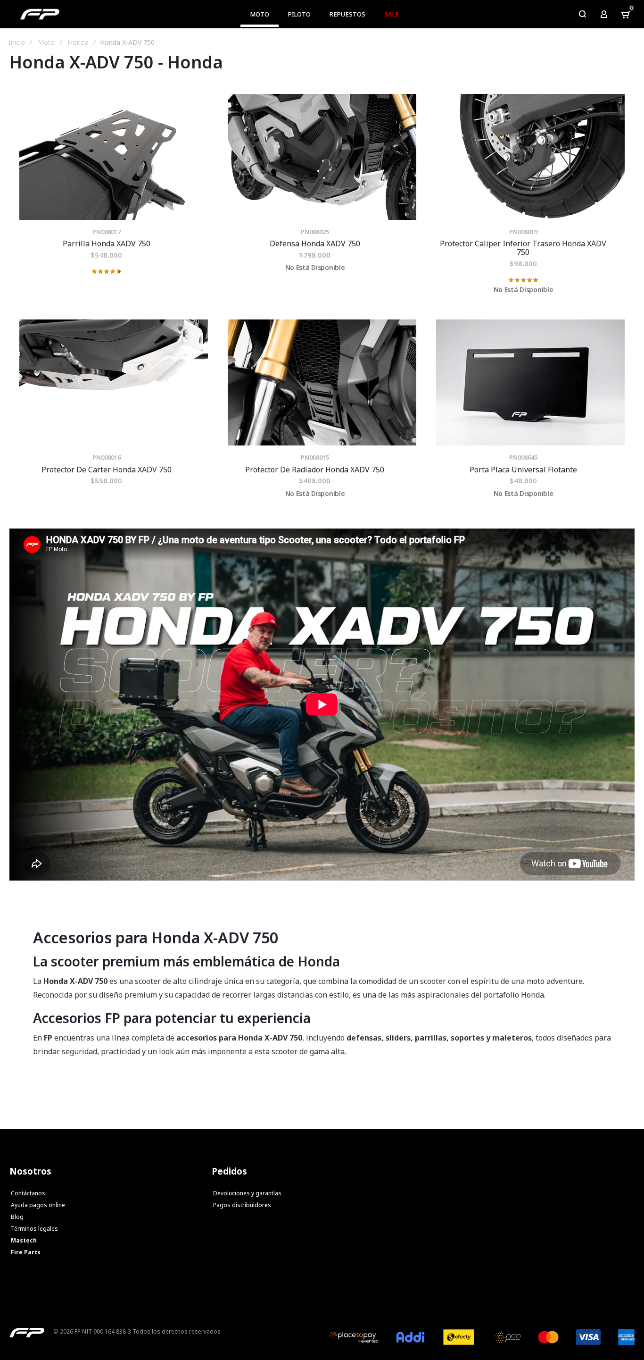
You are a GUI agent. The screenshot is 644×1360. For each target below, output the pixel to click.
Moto (46, 42)
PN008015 (315, 457)
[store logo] (40, 14)
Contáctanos (28, 1193)
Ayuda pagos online (38, 1205)
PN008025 (315, 231)
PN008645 (523, 457)
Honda (78, 42)
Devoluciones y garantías (247, 1193)
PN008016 (106, 457)
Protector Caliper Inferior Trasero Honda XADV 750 (530, 157)
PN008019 (523, 231)
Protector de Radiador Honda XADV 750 (322, 382)
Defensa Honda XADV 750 (322, 157)
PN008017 (106, 231)
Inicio (16, 42)
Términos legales (34, 1229)
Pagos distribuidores (242, 1205)
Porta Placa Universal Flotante (530, 382)
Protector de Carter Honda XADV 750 (114, 382)
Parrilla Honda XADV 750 (114, 157)
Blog (17, 1217)
